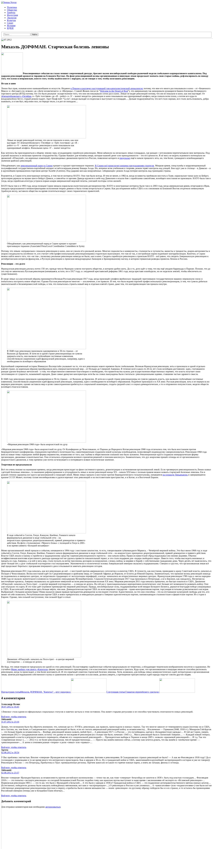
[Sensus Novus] (9, 2)
